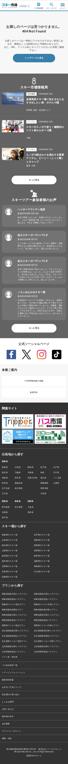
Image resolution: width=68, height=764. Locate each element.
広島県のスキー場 (10, 572)
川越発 (18, 472)
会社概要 (6, 724)
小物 (28, 138)
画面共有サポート (34, 756)
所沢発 (18, 478)
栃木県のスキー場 (10, 545)
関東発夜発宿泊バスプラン (45, 599)
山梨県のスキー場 (10, 550)
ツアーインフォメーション (13, 672)
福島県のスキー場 (42, 540)
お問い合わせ (8, 709)
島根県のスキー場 (42, 566)
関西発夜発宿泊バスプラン (13, 620)
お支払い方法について (11, 687)
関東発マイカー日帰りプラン (46, 604)
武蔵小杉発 (32, 478)
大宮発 (18, 467)
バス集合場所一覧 (10, 665)
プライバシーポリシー (11, 731)
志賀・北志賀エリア (42, 110)
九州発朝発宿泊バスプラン (13, 652)
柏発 (42, 472)
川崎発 (30, 472)
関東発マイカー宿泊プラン (13, 604)
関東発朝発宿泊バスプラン (13, 599)
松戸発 (43, 467)
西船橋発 (44, 483)
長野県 (29, 110)
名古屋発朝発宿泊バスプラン (14, 636)
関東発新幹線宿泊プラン (12, 610)
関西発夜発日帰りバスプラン (46, 615)
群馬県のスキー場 (42, 545)
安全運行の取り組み (10, 694)
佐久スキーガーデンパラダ (33, 235)
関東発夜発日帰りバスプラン (46, 594)
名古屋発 (18, 507)
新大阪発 (6, 507)
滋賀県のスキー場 (42, 561)
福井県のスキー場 (10, 561)
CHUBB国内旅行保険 (34, 381)
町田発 (5, 483)
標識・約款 (7, 738)
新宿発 (5, 467)
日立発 (56, 472)
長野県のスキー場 (42, 550)
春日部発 (18, 488)
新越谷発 (18, 483)
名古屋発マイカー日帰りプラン (47, 641)
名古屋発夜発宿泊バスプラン (46, 636)
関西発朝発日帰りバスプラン (14, 615)
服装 (28, 166)
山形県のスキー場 (10, 540)
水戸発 (56, 467)
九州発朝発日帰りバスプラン (14, 646)
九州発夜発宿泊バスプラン (45, 652)
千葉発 (43, 493)
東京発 (5, 472)
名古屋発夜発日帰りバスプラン (47, 631)
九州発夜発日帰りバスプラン (46, 646)
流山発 (43, 478)
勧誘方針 (34, 392)
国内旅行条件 (8, 716)
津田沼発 (44, 488)
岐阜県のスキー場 (42, 556)
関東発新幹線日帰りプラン (45, 610)
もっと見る (34, 180)
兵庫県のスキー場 (10, 566)
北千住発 (6, 488)
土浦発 (56, 483)
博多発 (30, 512)
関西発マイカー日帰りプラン (46, 625)
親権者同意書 (8, 680)
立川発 (5, 493)
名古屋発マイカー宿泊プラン (14, 641)
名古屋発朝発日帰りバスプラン (15, 631)
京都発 (5, 512)
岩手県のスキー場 (42, 535)
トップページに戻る (34, 58)
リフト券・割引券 (10, 657)
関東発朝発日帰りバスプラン (14, 594)
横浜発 (30, 467)
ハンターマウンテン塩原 (31, 209)
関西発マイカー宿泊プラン (13, 625)
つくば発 (57, 478)
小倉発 (30, 507)
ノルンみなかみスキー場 (31, 292)
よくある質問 (8, 702)
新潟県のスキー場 (10, 556)
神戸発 (5, 517)
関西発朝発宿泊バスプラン (45, 620)
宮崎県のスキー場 (10, 577)
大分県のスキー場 (42, 572)
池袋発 (5, 478)
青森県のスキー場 (10, 535)
